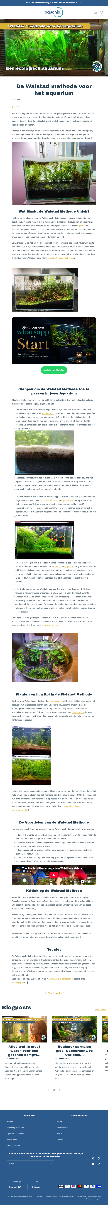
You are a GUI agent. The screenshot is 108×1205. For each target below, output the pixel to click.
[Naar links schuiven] (48, 1090)
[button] (5, 12)
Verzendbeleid (81, 1196)
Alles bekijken (100, 1009)
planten (82, 225)
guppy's (58, 566)
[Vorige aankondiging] (5, 3)
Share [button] (16, 106)
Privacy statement (13, 1145)
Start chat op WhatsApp (53, 370)
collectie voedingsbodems (62, 257)
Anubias (53, 500)
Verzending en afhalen (15, 1127)
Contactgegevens (51, 1196)
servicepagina (18, 982)
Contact (10, 1122)
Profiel (59, 1133)
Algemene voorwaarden (16, 1133)
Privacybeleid (39, 1196)
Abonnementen (62, 1127)
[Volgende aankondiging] (103, 3)
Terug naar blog (56, 993)
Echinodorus (48, 413)
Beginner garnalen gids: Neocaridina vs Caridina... (74, 1051)
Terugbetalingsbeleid (94, 1196)
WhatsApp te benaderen (60, 978)
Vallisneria (44, 500)
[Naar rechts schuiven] (60, 1090)
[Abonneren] (51, 1164)
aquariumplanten (55, 700)
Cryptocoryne (67, 500)
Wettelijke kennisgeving (93, 1199)
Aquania (16, 1196)
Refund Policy (12, 1139)
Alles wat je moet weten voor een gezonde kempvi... (24, 1051)
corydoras (69, 566)
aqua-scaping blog (50, 625)
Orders (59, 1122)
